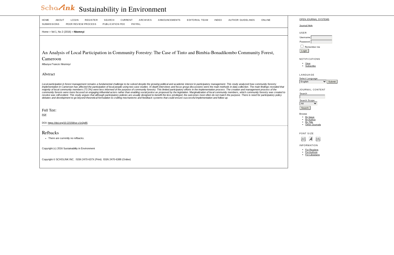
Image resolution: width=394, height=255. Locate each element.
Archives (145, 20)
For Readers (311, 149)
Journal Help (306, 25)
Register (91, 20)
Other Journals (313, 124)
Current (126, 20)
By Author (310, 119)
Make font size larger (318, 138)
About (60, 20)
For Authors (311, 152)
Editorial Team (197, 20)
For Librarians (312, 154)
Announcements (169, 20)
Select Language (308, 78)
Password (305, 41)
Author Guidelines (241, 20)
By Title (309, 122)
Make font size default (310, 138)
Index (218, 20)
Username (305, 37)
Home (45, 20)
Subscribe (310, 66)
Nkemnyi (79, 31)
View (307, 63)
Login (75, 20)
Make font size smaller (303, 138)
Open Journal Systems (314, 19)
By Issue (309, 117)
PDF (44, 114)
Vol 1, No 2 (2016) (61, 31)
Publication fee (114, 24)
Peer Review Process (81, 24)
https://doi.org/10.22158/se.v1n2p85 (68, 122)
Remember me (312, 47)
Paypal (136, 24)
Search (109, 20)
